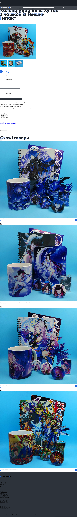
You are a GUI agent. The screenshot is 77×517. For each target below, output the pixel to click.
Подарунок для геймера (39, 122)
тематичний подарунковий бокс (10, 123)
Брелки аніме (2, 493)
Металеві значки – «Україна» (4, 500)
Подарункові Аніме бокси (3, 506)
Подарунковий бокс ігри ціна (30, 122)
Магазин (10, 514)
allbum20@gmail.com (4, 484)
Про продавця (32, 514)
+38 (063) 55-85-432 (3, 482)
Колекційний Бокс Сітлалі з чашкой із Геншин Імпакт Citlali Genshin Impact (17, 385)
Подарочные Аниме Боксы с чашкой (5, 507)
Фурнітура (1, 511)
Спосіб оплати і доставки (15, 514)
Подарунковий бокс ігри (20, 122)
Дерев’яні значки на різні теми (4, 502)
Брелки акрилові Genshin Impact (4, 497)
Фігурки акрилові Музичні (3, 510)
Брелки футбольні (2, 496)
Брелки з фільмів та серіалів (4, 495)
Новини (1, 514)
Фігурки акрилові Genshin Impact (4, 508)
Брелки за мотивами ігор (3, 494)
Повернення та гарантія (38, 514)
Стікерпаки (1, 503)
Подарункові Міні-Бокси (3, 501)
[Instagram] (0, 3)
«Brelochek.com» (6, 479)
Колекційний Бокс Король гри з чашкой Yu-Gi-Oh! (11, 469)
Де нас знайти (22, 514)
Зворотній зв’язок (27, 514)
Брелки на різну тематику (3, 492)
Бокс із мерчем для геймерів (5, 122)
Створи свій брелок (5, 514)
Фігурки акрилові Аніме (3, 509)
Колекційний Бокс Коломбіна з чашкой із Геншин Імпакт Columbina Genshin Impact (19, 302)
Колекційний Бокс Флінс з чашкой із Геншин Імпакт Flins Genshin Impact (17, 219)
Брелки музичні (2, 491)
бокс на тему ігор (13, 122)
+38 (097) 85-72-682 (3, 483)
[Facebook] (2, 486)
